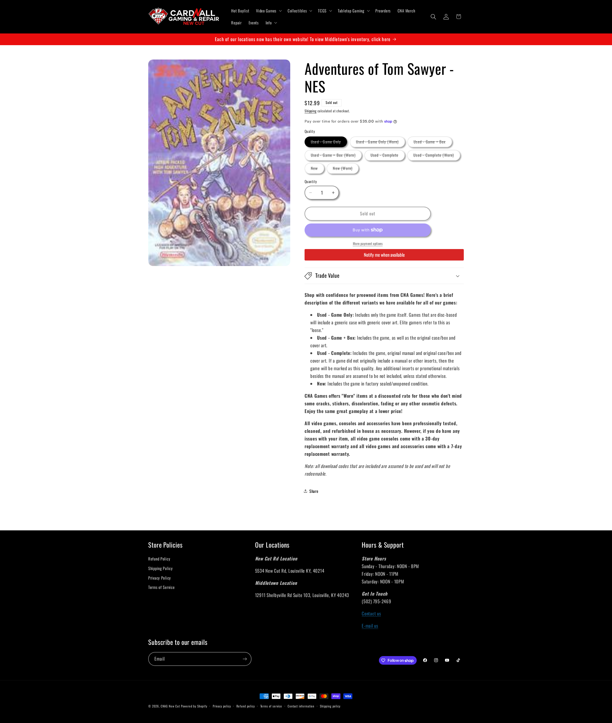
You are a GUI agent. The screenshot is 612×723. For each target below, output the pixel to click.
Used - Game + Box (433, 142)
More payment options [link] (368, 243)
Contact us (371, 613)
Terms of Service (161, 587)
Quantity (311, 181)
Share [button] (313, 491)
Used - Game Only (329, 142)
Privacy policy (222, 706)
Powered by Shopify (194, 706)
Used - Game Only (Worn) (380, 142)
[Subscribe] (244, 659)
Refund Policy (159, 559)
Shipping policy (330, 706)
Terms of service (271, 706)
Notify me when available (384, 254)
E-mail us (370, 625)
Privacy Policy (159, 578)
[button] (268, 11)
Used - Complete (388, 156)
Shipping (311, 110)
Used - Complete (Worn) (436, 156)
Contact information (301, 706)
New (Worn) (346, 169)
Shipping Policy (160, 568)
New (317, 169)
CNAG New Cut (170, 706)
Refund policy (245, 706)
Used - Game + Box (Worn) (336, 156)
